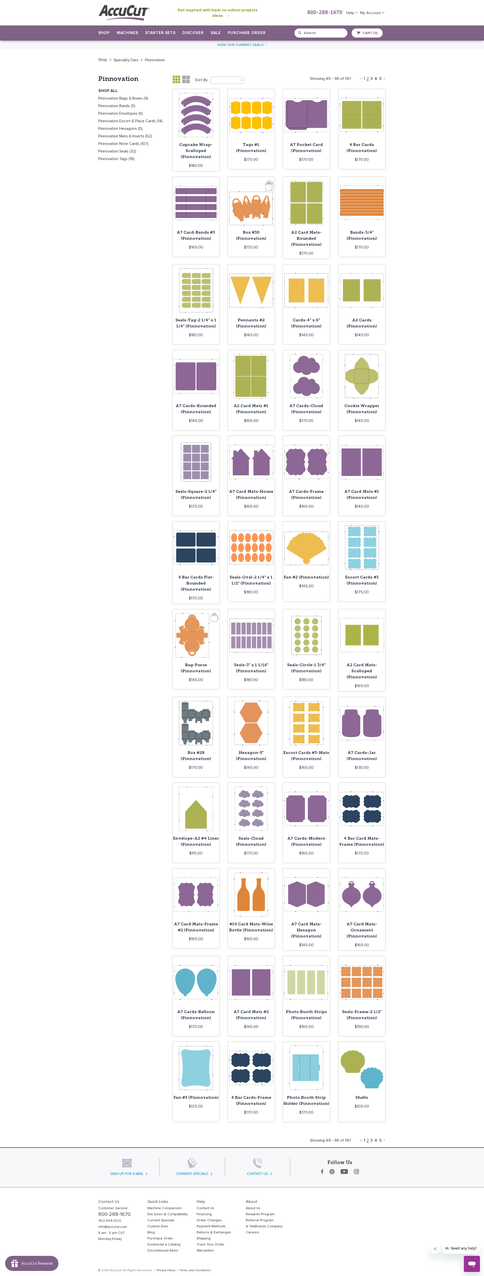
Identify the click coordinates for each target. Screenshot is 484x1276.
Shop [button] (104, 33)
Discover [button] (193, 33)
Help (350, 13)
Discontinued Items (162, 1250)
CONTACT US (257, 1174)
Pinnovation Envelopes (120, 113)
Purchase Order (247, 33)
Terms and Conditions (195, 1270)
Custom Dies (157, 1226)
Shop (102, 60)
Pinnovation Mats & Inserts (125, 136)
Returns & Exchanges (214, 1232)
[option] (102, 60)
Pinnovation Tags (116, 159)
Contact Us (205, 1208)
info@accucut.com (112, 1227)
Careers (252, 1232)
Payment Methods (211, 1226)
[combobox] (321, 33)
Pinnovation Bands (116, 106)
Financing (204, 1214)
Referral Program (260, 1220)
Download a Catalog (163, 1244)
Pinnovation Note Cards (123, 144)
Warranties (205, 1250)
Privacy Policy (166, 1270)
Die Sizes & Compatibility (167, 1214)
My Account (371, 13)
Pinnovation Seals (117, 151)
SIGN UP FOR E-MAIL (126, 1174)
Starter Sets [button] (160, 33)
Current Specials (160, 1220)
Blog (151, 1232)
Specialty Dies (126, 60)
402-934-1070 (109, 1221)
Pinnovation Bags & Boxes (123, 98)
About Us (253, 1208)
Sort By (201, 80)
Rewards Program (260, 1214)
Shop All (108, 91)
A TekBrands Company (264, 1226)
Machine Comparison (164, 1208)
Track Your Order (210, 1244)
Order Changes (209, 1220)
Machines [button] (127, 33)
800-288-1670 (324, 12)
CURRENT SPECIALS (192, 1174)
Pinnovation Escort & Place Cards (130, 121)
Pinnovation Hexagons (120, 129)
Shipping (203, 1238)
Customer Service (113, 1208)
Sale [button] (216, 33)
